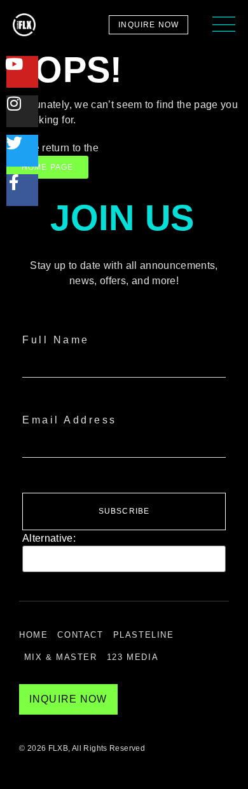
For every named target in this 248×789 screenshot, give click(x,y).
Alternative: (49, 538)
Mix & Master (60, 657)
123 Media (132, 657)
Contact (80, 635)
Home (33, 635)
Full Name (56, 339)
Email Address (69, 420)
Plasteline (143, 635)
